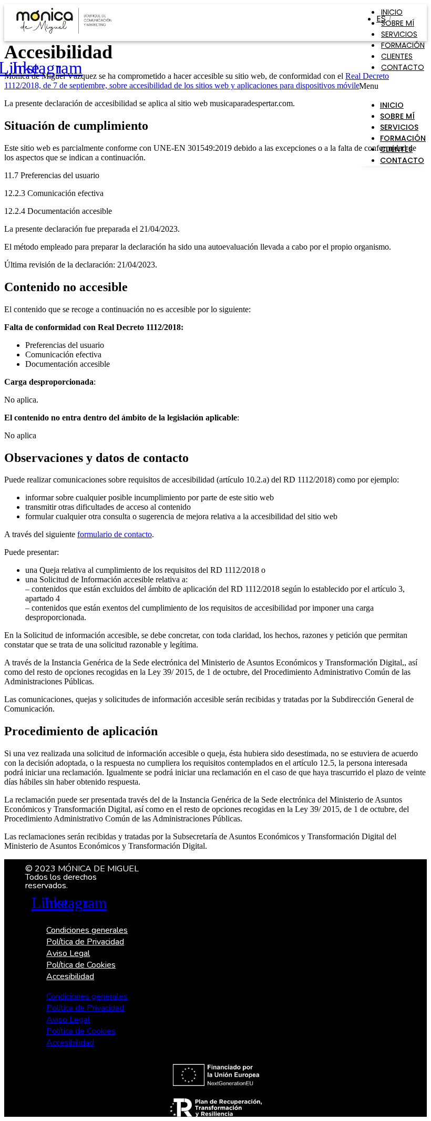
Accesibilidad (70, 976)
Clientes (397, 56)
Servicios (399, 34)
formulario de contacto (114, 534)
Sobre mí (397, 23)
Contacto (402, 67)
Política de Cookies (81, 965)
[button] (392, 86)
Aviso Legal (68, 953)
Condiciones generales (87, 930)
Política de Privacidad (85, 942)
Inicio (392, 105)
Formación (403, 45)
